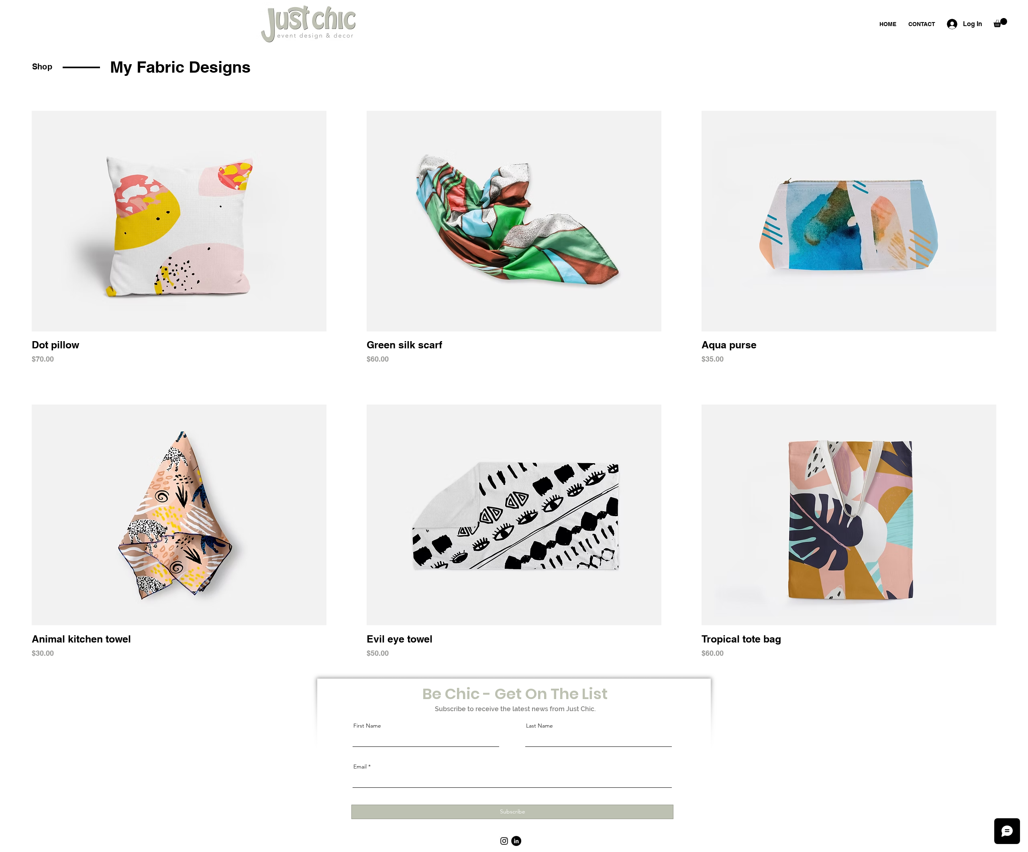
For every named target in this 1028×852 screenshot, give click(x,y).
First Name (367, 725)
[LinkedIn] (516, 841)
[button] (1000, 22)
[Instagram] (504, 841)
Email (360, 766)
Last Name (539, 725)
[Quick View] (179, 221)
